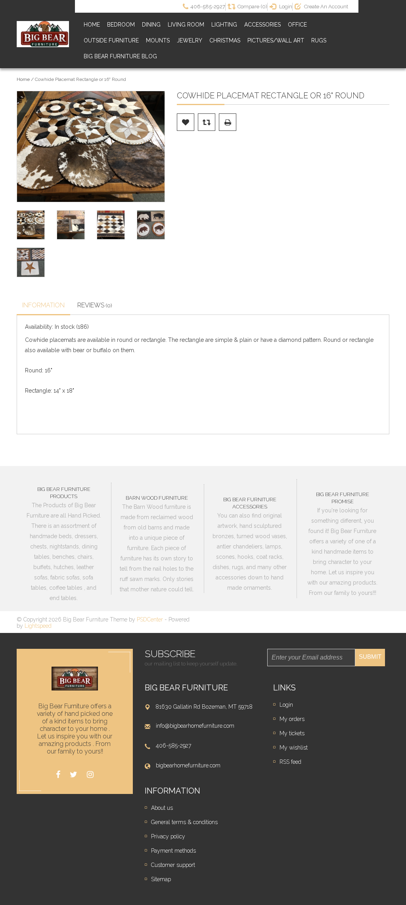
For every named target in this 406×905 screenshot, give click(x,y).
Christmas (224, 40)
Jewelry (189, 40)
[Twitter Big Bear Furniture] (73, 774)
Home (92, 24)
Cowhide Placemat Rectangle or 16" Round (80, 79)
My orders (292, 719)
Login (286, 705)
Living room (186, 24)
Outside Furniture (111, 40)
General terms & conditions (184, 822)
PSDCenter (150, 619)
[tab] (43, 306)
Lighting (224, 24)
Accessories (262, 24)
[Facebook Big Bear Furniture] (58, 774)
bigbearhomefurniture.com (188, 765)
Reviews (94, 305)
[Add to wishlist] (185, 122)
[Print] (227, 122)
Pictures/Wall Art (275, 40)
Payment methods (173, 850)
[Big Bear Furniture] (43, 34)
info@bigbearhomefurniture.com (195, 726)
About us (162, 808)
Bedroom (121, 24)
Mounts (158, 40)
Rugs (318, 40)
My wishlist (294, 747)
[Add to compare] (206, 122)
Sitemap (161, 879)
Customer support (173, 865)
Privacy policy (168, 836)
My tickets (292, 733)
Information (43, 305)
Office (297, 24)
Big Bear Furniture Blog (120, 56)
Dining (151, 24)
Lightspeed (38, 626)
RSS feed (290, 762)
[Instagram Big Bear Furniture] (90, 774)
